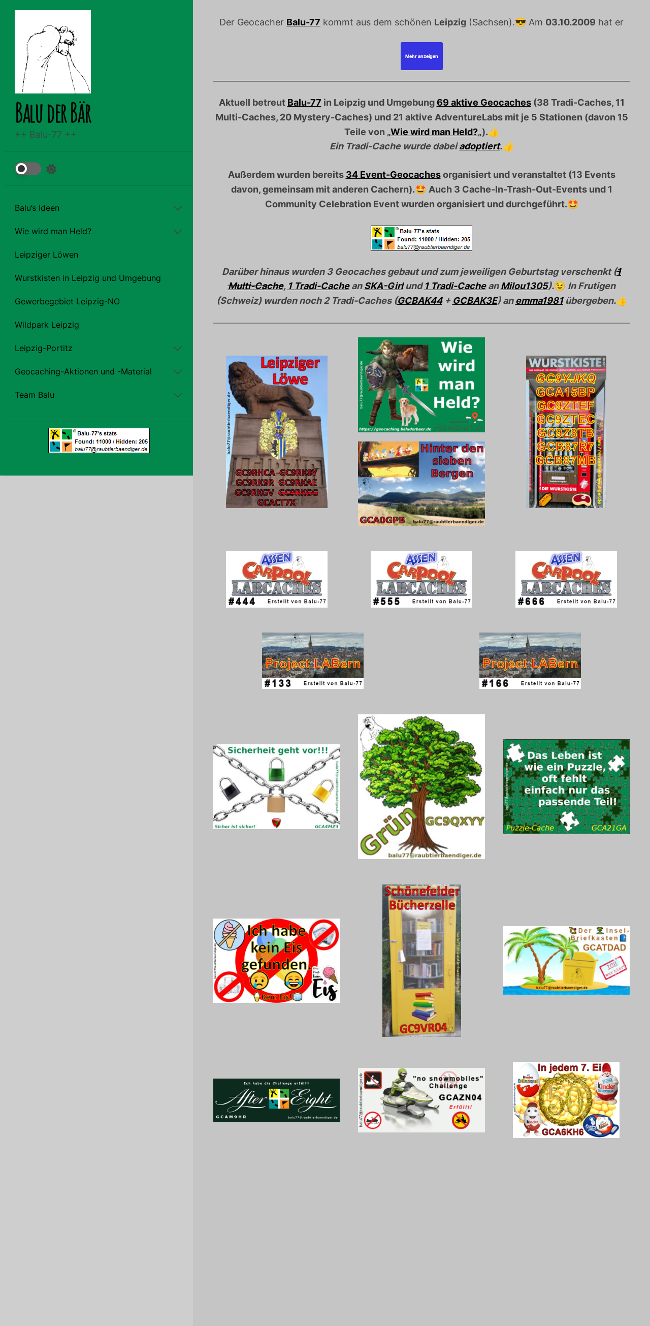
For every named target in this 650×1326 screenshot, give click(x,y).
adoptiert (479, 146)
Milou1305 (524, 285)
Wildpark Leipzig (47, 325)
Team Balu (34, 395)
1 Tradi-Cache (318, 285)
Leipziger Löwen (46, 255)
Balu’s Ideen (37, 208)
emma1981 (539, 300)
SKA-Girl (383, 285)
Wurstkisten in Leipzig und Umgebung (88, 278)
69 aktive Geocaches (484, 102)
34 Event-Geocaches (393, 174)
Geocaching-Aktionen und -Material (83, 372)
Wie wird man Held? (53, 232)
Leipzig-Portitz (44, 348)
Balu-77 (303, 22)
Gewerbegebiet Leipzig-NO (67, 302)
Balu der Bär (52, 112)
